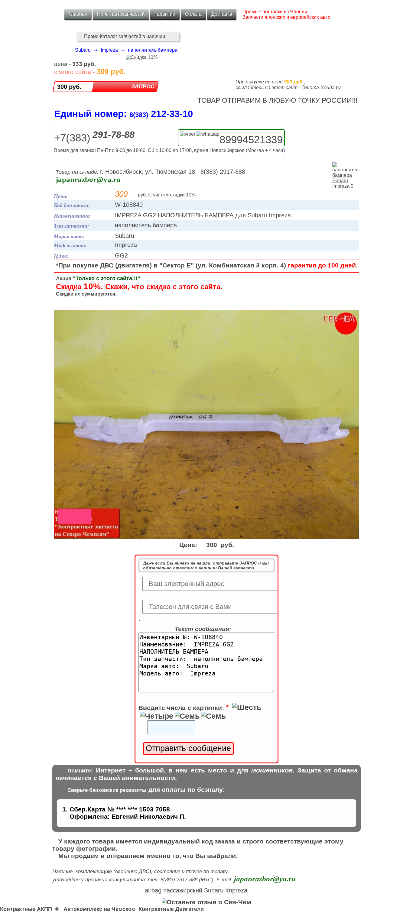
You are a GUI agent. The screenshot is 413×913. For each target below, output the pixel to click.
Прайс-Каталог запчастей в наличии (124, 36)
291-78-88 (114, 134)
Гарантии (164, 14)
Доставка (221, 14)
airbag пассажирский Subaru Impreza (196, 890)
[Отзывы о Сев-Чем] (206, 901)
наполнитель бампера (152, 50)
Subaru (83, 50)
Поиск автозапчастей (121, 14)
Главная (78, 14)
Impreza (109, 50)
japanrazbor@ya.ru (88, 179)
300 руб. (69, 86)
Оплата (193, 14)
